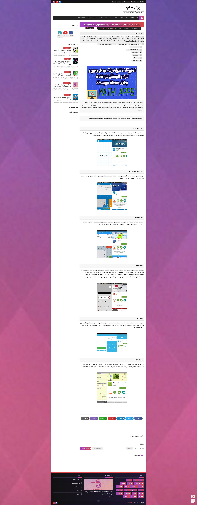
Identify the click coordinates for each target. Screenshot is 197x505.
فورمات (126, 490)
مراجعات (132, 18)
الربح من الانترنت (138, 483)
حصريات (106, 28)
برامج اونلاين (133, 6)
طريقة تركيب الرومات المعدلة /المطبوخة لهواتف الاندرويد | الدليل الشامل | (62, 63)
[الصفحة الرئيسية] (141, 18)
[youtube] (57, 2)
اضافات (128, 480)
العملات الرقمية (81, 18)
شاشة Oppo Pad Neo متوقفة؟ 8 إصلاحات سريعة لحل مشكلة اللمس (99, 492)
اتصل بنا (114, 2)
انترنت (101, 18)
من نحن (119, 2)
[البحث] (54, 2)
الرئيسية (142, 2)
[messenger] (60, 2)
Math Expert (136, 61)
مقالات (140, 497)
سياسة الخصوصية (134, 2)
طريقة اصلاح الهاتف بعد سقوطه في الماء (62, 98)
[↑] (98, 501)
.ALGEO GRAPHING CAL (133, 50)
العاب (95, 18)
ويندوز (111, 18)
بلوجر (140, 487)
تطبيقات (89, 18)
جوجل (126, 487)
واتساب (133, 497)
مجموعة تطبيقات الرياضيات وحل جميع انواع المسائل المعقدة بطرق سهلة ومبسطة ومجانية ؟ (120, 44)
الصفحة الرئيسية (118, 28)
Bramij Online (109, 496)
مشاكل (119, 493)
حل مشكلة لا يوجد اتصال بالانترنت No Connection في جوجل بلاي (62, 75)
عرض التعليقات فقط (97, 448)
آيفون (116, 18)
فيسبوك (119, 490)
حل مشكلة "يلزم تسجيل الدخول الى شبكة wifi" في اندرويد (62, 51)
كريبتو (140, 493)
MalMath (136, 58)
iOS (141, 480)
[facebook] (56, 503)
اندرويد (121, 18)
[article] (96, 428)
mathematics (135, 52)
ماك (134, 493)
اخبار (137, 18)
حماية (126, 18)
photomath (136, 55)
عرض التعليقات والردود (85, 448)
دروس (106, 18)
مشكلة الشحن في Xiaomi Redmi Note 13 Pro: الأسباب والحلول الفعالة (62, 86)
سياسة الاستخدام (126, 2)
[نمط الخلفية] (193, 501)
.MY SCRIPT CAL (135, 47)
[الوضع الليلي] (193, 496)
